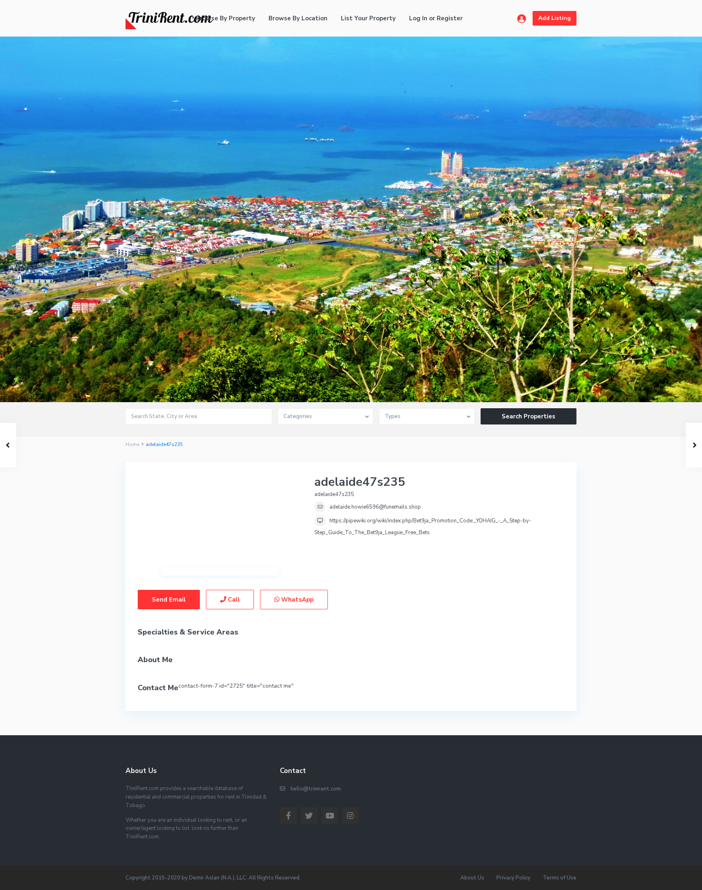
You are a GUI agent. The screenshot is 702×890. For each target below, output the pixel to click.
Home (132, 444)
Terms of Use (559, 877)
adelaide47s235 (359, 482)
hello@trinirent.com (315, 789)
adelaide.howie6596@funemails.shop (375, 507)
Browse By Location (298, 18)
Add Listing (554, 18)
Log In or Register (436, 18)
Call (233, 599)
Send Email (169, 599)
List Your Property (368, 18)
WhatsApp (297, 599)
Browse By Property (225, 18)
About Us (472, 877)
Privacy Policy (513, 877)
